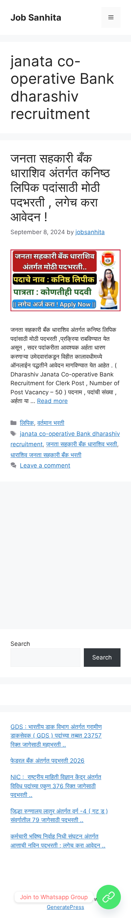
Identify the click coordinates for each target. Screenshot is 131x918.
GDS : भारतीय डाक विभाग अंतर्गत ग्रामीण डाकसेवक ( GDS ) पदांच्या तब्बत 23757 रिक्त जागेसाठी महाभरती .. (56, 735)
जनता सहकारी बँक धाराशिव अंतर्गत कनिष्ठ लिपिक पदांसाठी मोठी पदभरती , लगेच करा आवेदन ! (60, 187)
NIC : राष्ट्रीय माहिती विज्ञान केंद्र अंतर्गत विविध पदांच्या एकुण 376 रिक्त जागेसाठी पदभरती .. (55, 786)
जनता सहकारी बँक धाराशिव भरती (81, 444)
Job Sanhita (35, 17)
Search (20, 643)
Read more (52, 400)
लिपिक (27, 422)
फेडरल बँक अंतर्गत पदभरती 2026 (47, 760)
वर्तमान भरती (50, 422)
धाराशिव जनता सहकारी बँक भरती (45, 454)
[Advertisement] (65, 553)
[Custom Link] (108, 897)
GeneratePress (65, 907)
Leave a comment (45, 465)
